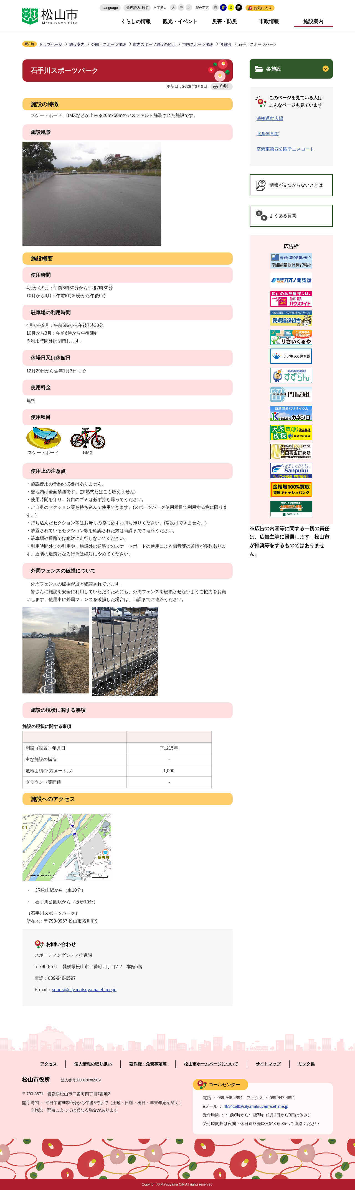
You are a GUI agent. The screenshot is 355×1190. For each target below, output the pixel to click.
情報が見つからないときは (296, 185)
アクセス (48, 1064)
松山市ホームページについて (211, 1064)
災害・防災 (224, 21)
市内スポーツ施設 (197, 44)
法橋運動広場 (270, 118)
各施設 (226, 44)
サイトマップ (268, 1064)
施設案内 (313, 21)
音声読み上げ (137, 8)
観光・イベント (180, 21)
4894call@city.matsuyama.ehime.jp (256, 1106)
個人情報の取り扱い (93, 1064)
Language (110, 8)
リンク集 (306, 1064)
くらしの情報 (136, 21)
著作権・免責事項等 (148, 1064)
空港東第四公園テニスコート (285, 149)
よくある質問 (283, 215)
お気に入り (263, 8)
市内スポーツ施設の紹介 (154, 44)
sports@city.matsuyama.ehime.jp (84, 989)
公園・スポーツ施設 (108, 44)
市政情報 (269, 21)
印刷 (224, 86)
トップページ (50, 44)
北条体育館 (268, 133)
